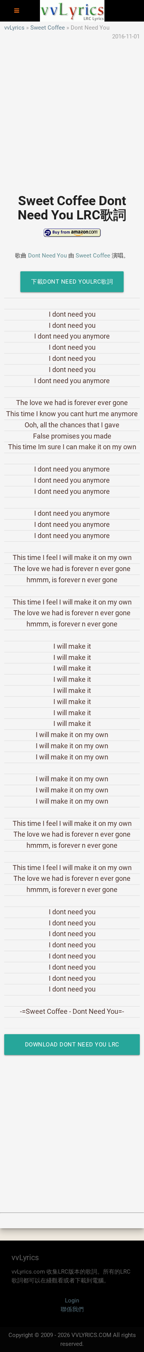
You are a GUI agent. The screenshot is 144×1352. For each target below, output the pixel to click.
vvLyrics (14, 27)
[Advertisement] (72, 113)
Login (72, 1300)
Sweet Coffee (47, 27)
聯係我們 (72, 1309)
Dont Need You (47, 255)
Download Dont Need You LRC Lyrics (72, 1048)
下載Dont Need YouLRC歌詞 (72, 281)
